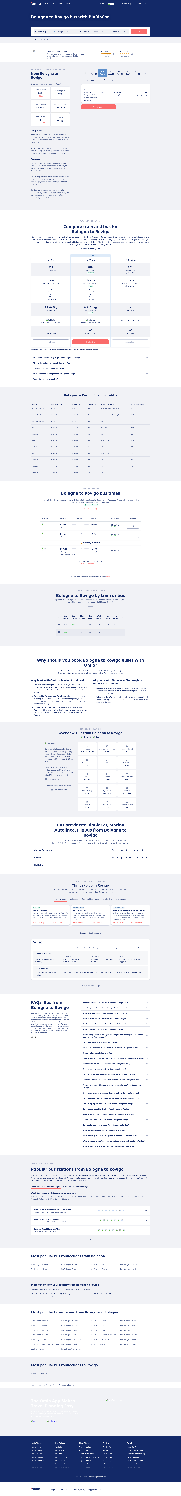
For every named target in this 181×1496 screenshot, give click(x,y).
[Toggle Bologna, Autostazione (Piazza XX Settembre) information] (146, 1210)
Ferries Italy (108, 1457)
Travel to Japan (133, 1457)
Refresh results (89, 509)
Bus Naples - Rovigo (128, 1344)
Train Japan (36, 1447)
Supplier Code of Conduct (98, 1489)
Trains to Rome (38, 1450)
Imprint (54, 1489)
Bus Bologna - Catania (129, 1330)
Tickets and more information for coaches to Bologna (53, 1297)
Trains (46, 4)
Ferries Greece (109, 1447)
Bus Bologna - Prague (69, 1330)
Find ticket (40, 96)
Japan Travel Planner (135, 1450)
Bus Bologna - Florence (40, 1264)
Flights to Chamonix (87, 1447)
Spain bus (59, 1447)
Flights (60, 4)
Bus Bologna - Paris (98, 1321)
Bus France (59, 1450)
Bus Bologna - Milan (98, 1264)
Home (33, 1385)
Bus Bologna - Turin (38, 1339)
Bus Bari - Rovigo (37, 1349)
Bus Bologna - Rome (69, 1264)
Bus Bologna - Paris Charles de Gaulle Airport (49, 1344)
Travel (129, 1443)
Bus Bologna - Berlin (128, 1325)
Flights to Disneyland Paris (90, 1457)
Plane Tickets (84, 1443)
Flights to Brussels (86, 1454)
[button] (86, 31)
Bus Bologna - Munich (39, 1330)
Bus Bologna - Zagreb (98, 1330)
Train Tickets (37, 1443)
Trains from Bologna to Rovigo (103, 1293)
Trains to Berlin (38, 1460)
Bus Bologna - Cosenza (99, 1269)
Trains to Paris (37, 1454)
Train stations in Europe (136, 1454)
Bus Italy (58, 1454)
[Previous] (58, 617)
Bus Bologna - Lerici (128, 1269)
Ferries (67, 4)
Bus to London (61, 1457)
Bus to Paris (60, 1460)
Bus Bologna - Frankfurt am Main (103, 1335)
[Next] (145, 73)
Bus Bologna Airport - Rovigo (72, 1349)
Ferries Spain (108, 1454)
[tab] (91, 80)
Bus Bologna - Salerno (69, 1269)
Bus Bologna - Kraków (69, 1344)
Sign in (147, 4)
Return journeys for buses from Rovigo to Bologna (52, 1293)
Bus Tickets (60, 1443)
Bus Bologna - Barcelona (70, 1325)
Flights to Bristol (85, 1460)
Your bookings (126, 4)
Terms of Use (65, 1489)
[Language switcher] (112, 4)
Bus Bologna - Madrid (69, 1321)
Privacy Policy (79, 1489)
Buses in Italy (51, 1385)
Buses (53, 4)
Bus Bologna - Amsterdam (71, 1339)
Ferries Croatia (109, 1450)
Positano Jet (108, 1460)
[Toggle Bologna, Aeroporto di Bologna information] (146, 1220)
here (108, 577)
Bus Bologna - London (39, 1321)
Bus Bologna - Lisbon (98, 1325)
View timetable (40, 123)
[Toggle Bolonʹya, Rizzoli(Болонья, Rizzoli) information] (146, 1230)
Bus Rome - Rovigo (97, 1344)
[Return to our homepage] (37, 3)
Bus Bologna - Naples (39, 1335)
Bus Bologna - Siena (39, 1269)
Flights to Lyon (85, 1450)
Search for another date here (90, 563)
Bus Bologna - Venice (128, 1264)
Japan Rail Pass (133, 1447)
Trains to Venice (38, 1457)
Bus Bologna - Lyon (68, 1335)
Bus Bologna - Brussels (129, 1339)
